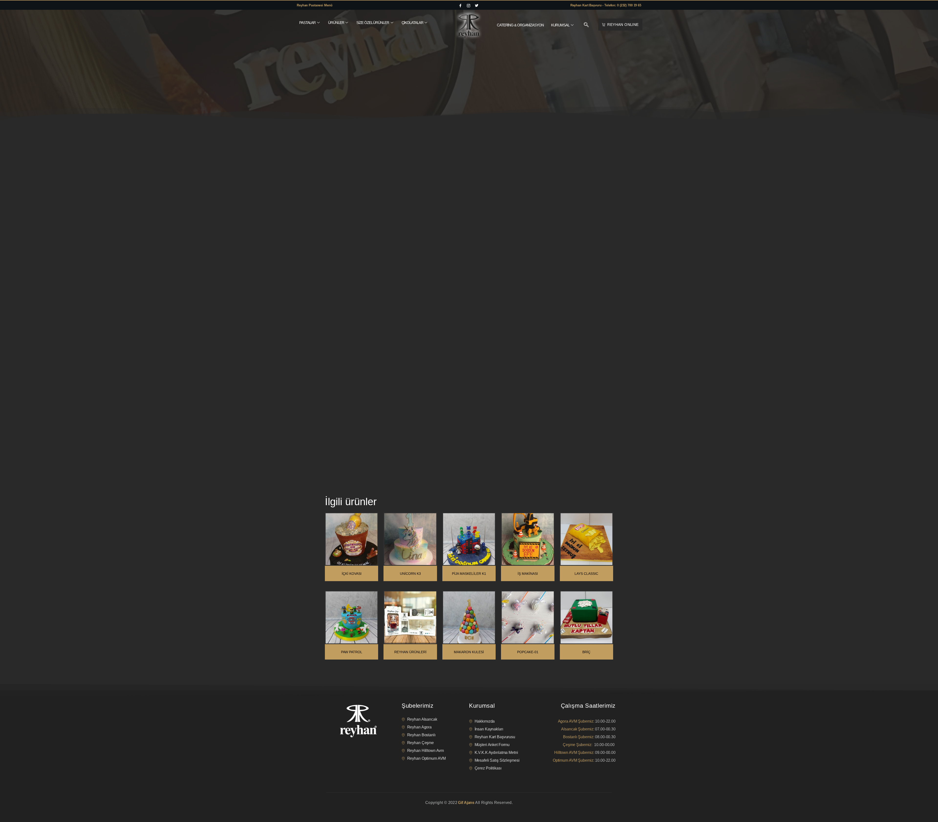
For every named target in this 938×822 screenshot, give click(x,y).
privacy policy (335, 809)
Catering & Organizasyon (520, 25)
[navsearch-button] (586, 25)
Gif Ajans (466, 803)
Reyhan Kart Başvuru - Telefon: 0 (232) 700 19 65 (605, 5)
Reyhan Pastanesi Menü (314, 5)
